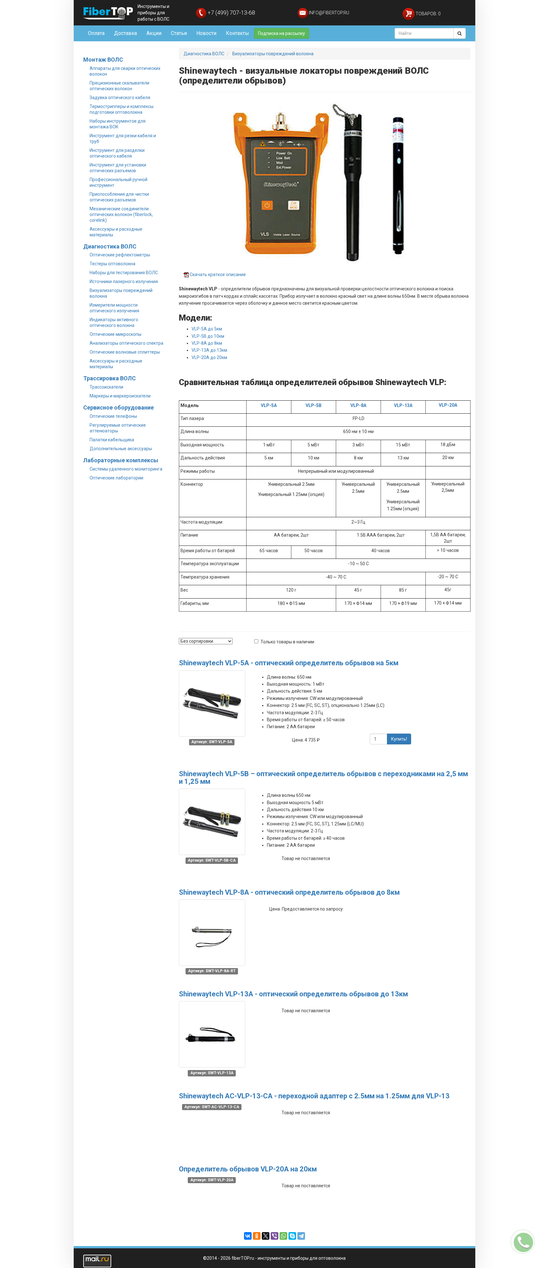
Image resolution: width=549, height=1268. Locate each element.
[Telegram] (301, 1236)
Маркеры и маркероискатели (120, 395)
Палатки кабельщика (112, 439)
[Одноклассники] (257, 1236)
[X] (265, 1236)
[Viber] (274, 1236)
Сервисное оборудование (118, 407)
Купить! (399, 739)
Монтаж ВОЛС (103, 59)
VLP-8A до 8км (207, 343)
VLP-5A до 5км (207, 328)
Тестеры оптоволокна (112, 263)
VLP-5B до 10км (208, 336)
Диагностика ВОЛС (109, 246)
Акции (153, 33)
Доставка (125, 33)
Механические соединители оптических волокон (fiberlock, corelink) (121, 214)
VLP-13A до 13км (209, 350)
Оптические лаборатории (116, 477)
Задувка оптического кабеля (120, 97)
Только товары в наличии (287, 641)
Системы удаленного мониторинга (126, 468)
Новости (206, 33)
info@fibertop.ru (328, 12)
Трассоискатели (106, 387)
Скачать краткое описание (218, 274)
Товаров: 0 (428, 13)
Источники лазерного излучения (124, 281)
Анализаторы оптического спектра (126, 343)
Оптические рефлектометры (120, 254)
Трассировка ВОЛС (109, 378)
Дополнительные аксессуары (121, 448)
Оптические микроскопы (115, 334)
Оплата (96, 33)
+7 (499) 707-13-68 (230, 12)
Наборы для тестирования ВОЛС (124, 272)
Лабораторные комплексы (120, 460)
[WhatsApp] (283, 1236)
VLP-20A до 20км (209, 357)
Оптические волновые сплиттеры (125, 352)
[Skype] (292, 1236)
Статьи (179, 33)
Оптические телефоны (113, 416)
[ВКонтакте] (248, 1236)
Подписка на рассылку (281, 33)
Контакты (237, 33)
